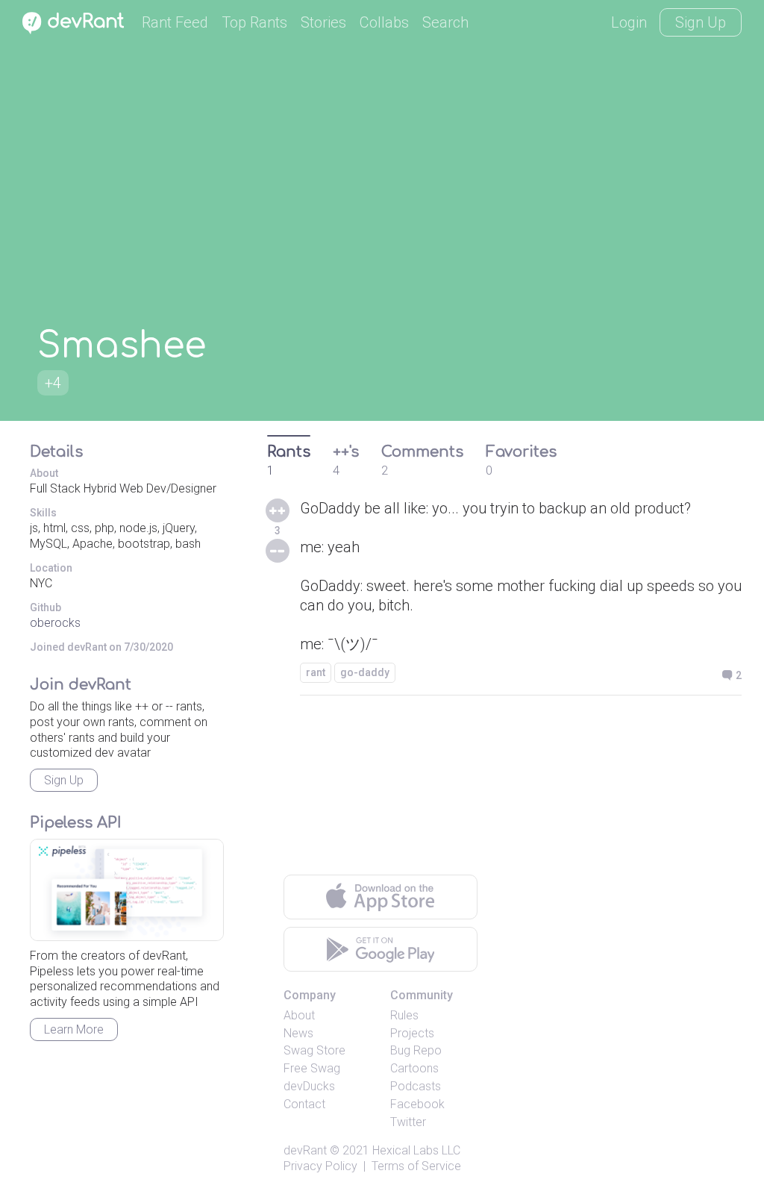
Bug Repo (416, 1050)
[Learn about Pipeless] (127, 890)
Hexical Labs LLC (416, 1150)
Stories (323, 22)
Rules (404, 1015)
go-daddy (364, 672)
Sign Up (700, 22)
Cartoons (414, 1068)
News (298, 1033)
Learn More (74, 1029)
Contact (304, 1104)
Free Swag (312, 1068)
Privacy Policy (320, 1166)
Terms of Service (416, 1166)
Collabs (384, 22)
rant (315, 672)
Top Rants (254, 22)
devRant (305, 1150)
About (299, 1015)
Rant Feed (175, 22)
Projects (412, 1033)
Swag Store (314, 1050)
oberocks (55, 623)
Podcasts (415, 1086)
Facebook (417, 1104)
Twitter (408, 1122)
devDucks (309, 1086)
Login (629, 22)
